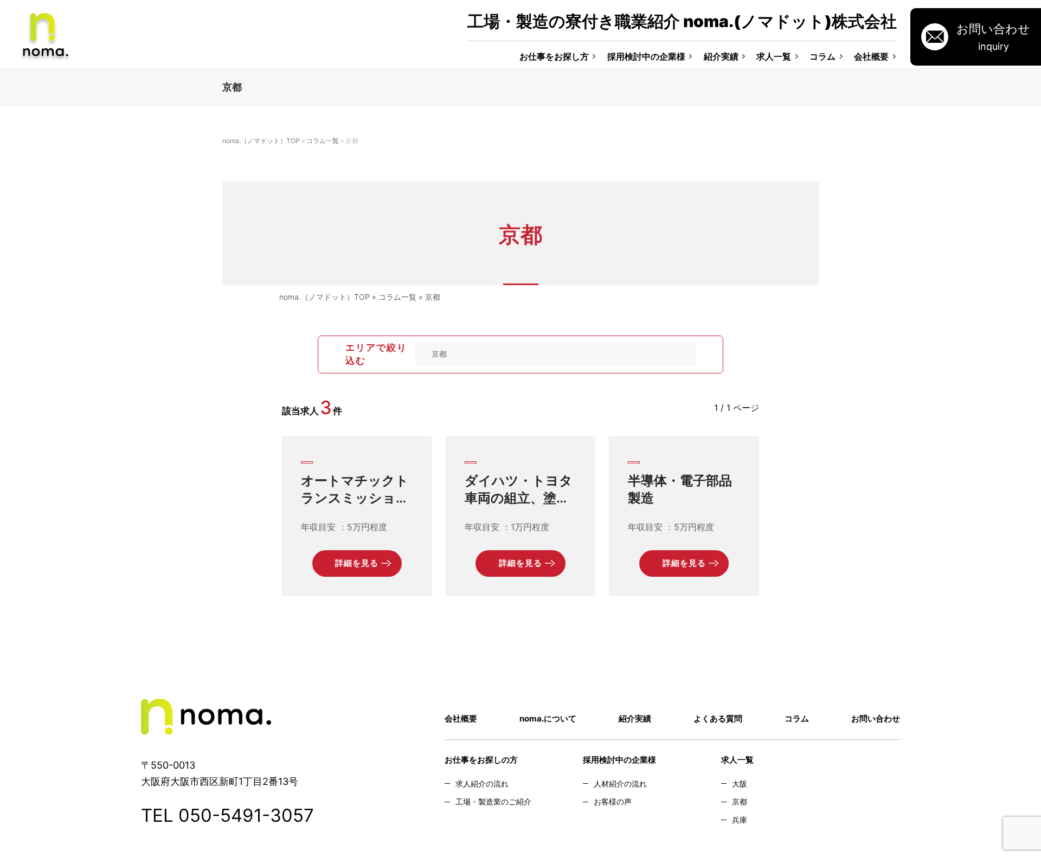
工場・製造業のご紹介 (493, 801)
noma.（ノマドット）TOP (261, 141)
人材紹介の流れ (620, 783)
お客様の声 (613, 801)
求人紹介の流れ (482, 783)
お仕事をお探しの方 (481, 760)
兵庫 (739, 819)
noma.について (547, 718)
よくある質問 (717, 718)
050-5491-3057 (246, 815)
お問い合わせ (875, 718)
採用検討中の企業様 (646, 56)
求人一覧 (773, 56)
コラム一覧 (322, 141)
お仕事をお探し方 (554, 56)
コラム (822, 56)
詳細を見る (356, 563)
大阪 (739, 783)
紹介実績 (721, 56)
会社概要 (871, 56)
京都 (739, 801)
